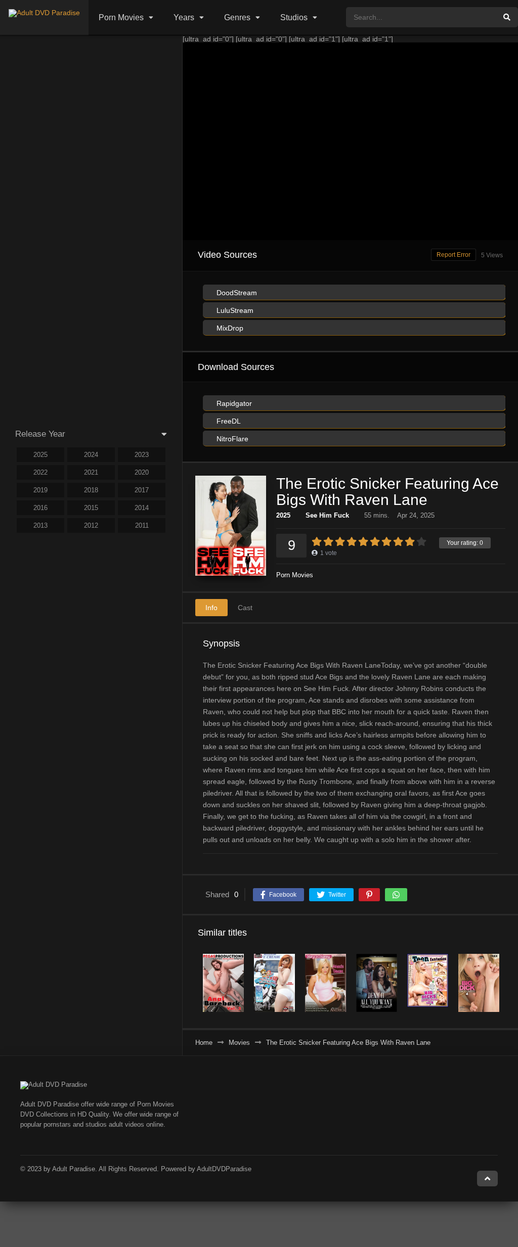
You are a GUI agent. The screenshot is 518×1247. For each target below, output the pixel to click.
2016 (40, 508)
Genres (237, 17)
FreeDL (227, 421)
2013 (40, 525)
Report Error (453, 254)
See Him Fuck (327, 515)
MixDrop (228, 328)
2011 (142, 525)
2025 (283, 515)
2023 (142, 454)
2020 (142, 472)
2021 (91, 472)
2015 (91, 508)
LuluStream (233, 310)
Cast (245, 608)
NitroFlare (231, 439)
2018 (91, 490)
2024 (91, 454)
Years (184, 17)
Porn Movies (121, 17)
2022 (40, 472)
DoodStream (235, 293)
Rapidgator (233, 403)
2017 (142, 490)
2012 (91, 525)
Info (211, 608)
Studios (294, 17)
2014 (142, 508)
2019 (40, 490)
